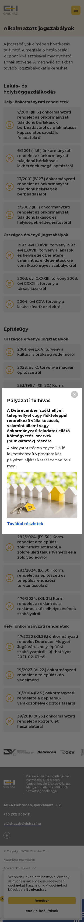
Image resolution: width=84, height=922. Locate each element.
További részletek (25, 524)
